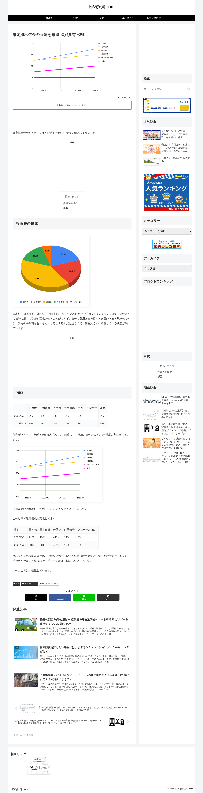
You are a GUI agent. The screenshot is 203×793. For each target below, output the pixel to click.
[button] (108, 597)
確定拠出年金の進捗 (50, 584)
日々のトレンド (30, 584)
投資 (17, 584)
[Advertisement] (72, 119)
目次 (67, 196)
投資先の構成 (70, 203)
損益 (65, 208)
